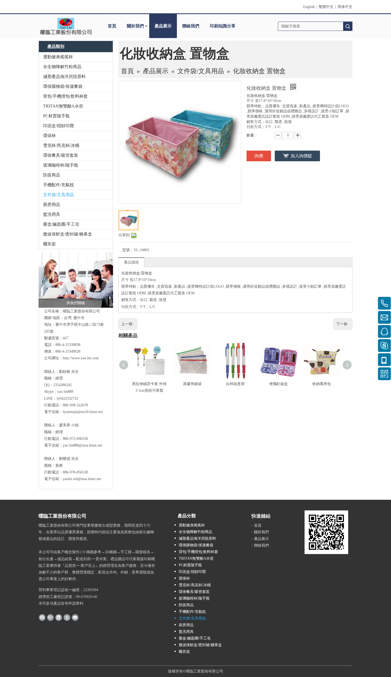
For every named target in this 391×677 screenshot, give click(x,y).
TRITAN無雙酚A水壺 (63, 106)
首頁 (112, 26)
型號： (128, 250)
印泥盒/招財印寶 (58, 125)
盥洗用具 (51, 214)
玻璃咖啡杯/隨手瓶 (60, 165)
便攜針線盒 (278, 384)
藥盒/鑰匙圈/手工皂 (61, 224)
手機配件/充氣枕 (58, 185)
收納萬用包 (321, 384)
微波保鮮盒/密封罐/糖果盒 (67, 234)
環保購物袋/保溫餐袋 (62, 86)
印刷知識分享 (222, 26)
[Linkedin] (58, 617)
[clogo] (66, 26)
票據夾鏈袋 (192, 384)
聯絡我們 (190, 26)
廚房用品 (51, 204)
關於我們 (135, 26)
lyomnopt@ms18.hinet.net (83, 412)
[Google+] (50, 617)
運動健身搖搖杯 (58, 57)
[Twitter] (67, 617)
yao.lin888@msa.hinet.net (82, 445)
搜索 (347, 26)
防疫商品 (51, 175)
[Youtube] (75, 617)
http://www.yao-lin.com (81, 358)
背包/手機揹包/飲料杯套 (65, 96)
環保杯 (49, 135)
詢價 (259, 156)
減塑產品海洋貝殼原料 (64, 76)
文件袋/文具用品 (58, 194)
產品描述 (131, 262)
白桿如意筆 (235, 384)
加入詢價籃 (301, 156)
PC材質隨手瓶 (56, 116)
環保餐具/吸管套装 (60, 155)
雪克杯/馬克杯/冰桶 (61, 145)
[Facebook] (42, 617)
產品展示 (163, 26)
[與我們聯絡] (76, 280)
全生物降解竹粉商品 (62, 66)
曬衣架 (49, 244)
